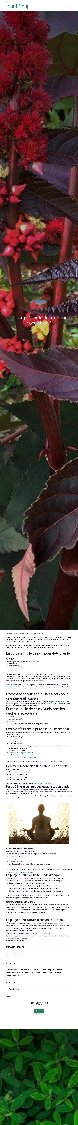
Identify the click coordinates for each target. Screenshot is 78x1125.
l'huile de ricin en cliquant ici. (42, 784)
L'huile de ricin (11, 685)
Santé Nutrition (11, 633)
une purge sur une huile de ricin (59, 701)
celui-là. (47, 933)
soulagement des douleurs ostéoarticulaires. (24, 757)
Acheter (39, 1011)
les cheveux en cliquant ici (56, 761)
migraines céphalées (27, 752)
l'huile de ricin (29, 872)
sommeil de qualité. (17, 861)
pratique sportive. (17, 859)
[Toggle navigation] (70, 5)
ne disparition (14, 752)
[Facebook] (8, 954)
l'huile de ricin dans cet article (34, 933)
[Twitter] (14, 954)
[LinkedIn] (20, 954)
